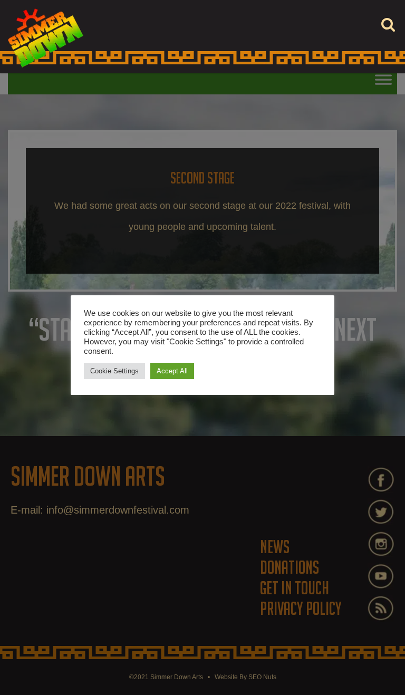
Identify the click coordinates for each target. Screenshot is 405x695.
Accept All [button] (172, 371)
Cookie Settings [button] (114, 371)
